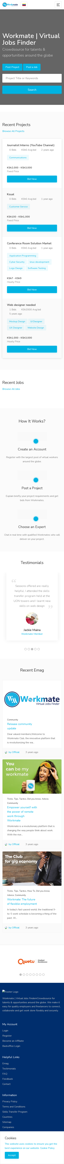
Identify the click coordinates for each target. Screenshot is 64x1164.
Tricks (10, 798)
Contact (6, 1084)
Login (5, 1030)
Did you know (34, 798)
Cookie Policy (47, 1148)
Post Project (12, 67)
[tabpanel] (32, 607)
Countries (7, 1117)
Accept (12, 1155)
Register (7, 1035)
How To (31, 890)
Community (12, 719)
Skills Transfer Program (14, 1112)
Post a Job (31, 67)
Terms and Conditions (13, 1106)
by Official (13, 752)
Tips (16, 798)
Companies (8, 1127)
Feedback (7, 1079)
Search (32, 90)
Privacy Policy (9, 1101)
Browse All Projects (13, 131)
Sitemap (6, 1122)
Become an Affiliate (13, 1041)
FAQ (4, 1074)
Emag (5, 1063)
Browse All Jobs (11, 389)
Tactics (22, 798)
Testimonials (9, 1068)
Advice (45, 798)
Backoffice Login (11, 1046)
